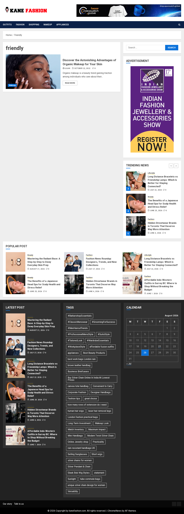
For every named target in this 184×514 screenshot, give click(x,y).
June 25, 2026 (156, 211)
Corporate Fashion (77, 392)
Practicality (98, 441)
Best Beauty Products (94, 353)
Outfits (7, 24)
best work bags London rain (82, 359)
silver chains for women (80, 460)
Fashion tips (74, 398)
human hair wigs (76, 411)
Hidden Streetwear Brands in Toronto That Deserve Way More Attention (162, 226)
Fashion (20, 24)
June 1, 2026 (152, 294)
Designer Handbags (101, 392)
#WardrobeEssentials (98, 340)
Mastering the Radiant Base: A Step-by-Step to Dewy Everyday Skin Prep (43, 261)
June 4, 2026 (155, 233)
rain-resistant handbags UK (81, 448)
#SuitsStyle (104, 334)
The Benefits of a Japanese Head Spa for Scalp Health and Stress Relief (163, 203)
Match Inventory (76, 429)
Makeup (48, 24)
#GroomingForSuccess (103, 322)
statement (99, 472)
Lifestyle (151, 173)
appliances (73, 353)
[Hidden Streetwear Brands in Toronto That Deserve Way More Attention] (136, 226)
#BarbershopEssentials (80, 315)
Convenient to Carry (102, 386)
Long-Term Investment (79, 423)
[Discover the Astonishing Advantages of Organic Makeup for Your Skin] (33, 71)
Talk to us (19, 503)
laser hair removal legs (99, 411)
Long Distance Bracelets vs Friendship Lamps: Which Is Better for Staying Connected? (161, 261)
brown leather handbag (79, 365)
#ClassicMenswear (77, 322)
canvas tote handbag (78, 386)
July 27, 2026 (94, 269)
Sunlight (72, 479)
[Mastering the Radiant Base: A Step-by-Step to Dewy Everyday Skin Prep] (15, 262)
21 (159, 346)
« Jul (128, 363)
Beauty (150, 197)
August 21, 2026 (37, 269)
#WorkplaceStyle (76, 346)
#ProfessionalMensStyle (80, 334)
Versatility (73, 491)
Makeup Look (102, 423)
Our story (7, 503)
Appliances (62, 24)
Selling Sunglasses (77, 454)
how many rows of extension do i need (87, 404)
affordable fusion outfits (102, 346)
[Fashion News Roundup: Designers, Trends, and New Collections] (74, 262)
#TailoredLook (75, 340)
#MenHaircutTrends (78, 328)
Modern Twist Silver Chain (100, 435)
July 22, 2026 (156, 190)
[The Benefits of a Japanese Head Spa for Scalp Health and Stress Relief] (136, 203)
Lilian (67, 68)
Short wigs (97, 454)
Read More (70, 83)
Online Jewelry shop (78, 441)
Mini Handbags (75, 435)
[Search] (179, 24)
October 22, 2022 (82, 68)
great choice (91, 398)
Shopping (34, 24)
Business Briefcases (78, 371)
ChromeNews (114, 510)
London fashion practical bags (83, 417)
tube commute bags (90, 479)
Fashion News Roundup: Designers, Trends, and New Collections (101, 261)
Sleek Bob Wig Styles (79, 472)
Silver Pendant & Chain (79, 466)
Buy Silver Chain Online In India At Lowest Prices (89, 378)
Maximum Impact (97, 429)
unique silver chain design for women (86, 485)
